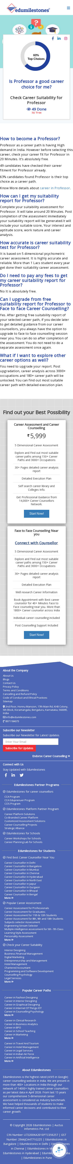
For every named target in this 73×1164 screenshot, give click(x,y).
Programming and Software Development (29, 971)
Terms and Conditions (16, 690)
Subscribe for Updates (19, 748)
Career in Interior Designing (20, 1001)
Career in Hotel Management (21, 1047)
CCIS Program (12, 803)
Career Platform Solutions (19, 814)
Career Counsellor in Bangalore (23, 866)
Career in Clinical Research (20, 1020)
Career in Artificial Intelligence (21, 1057)
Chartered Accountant (17, 967)
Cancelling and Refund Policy (20, 694)
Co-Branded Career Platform (21, 817)
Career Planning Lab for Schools (23, 842)
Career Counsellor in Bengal (21, 894)
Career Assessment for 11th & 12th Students (30, 915)
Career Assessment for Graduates (24, 911)
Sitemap (8, 701)
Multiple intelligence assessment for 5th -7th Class (33, 929)
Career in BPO (12, 1027)
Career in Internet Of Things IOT (23, 1008)
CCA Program (12, 796)
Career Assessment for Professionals (26, 908)
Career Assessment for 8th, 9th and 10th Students (33, 918)
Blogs (6, 679)
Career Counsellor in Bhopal (21, 890)
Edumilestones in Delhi (33, 1144)
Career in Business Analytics (21, 1024)
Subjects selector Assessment (22, 922)
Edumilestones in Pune (37, 1158)
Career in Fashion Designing (21, 997)
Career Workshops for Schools (22, 838)
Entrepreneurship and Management (25, 960)
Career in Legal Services (18, 1050)
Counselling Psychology (18, 974)
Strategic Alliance (14, 828)
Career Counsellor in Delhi (19, 862)
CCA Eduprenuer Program (19, 800)
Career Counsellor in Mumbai (21, 869)
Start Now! (36, 513)
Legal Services (12, 978)
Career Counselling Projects (20, 824)
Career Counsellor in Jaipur (20, 883)
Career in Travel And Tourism (21, 1043)
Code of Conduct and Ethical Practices (25, 697)
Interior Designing (14, 950)
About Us (8, 675)
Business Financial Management (23, 953)
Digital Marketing (14, 957)
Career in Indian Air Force (19, 1054)
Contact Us (9, 683)
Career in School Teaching (19, 1031)
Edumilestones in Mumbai (43, 1148)
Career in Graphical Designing (22, 1004)
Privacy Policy (11, 686)
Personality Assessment (18, 936)
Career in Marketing (16, 1034)
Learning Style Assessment (20, 932)
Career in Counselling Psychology (24, 1011)
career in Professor (55, 188)
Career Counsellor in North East (23, 880)
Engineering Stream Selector (21, 925)
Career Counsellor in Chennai (21, 873)
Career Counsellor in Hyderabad (23, 877)
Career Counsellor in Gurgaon (22, 887)
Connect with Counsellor (36, 542)
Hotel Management (15, 964)
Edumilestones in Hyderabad (21, 1153)
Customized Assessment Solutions (24, 821)
